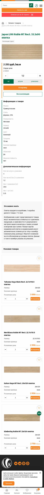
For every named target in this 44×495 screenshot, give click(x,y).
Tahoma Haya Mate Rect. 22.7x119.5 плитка (19, 283)
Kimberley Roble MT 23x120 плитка (19, 431)
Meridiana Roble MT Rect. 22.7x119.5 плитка (19, 333)
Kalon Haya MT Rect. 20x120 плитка (19, 383)
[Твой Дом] (3, 23)
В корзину (35, 299)
